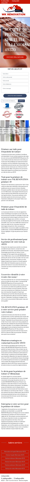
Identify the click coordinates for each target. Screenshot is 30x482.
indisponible (5, 1)
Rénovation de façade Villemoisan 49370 (15, 451)
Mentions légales (23, 480)
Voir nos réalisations (15, 57)
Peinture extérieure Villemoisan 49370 (15, 465)
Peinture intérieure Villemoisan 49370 (15, 458)
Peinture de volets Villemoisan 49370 (15, 468)
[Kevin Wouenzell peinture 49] (13, 10)
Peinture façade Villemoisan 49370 (15, 455)
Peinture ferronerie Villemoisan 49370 (15, 461)
